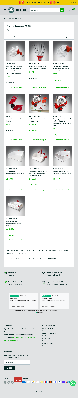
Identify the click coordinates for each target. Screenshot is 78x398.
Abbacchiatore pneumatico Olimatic (14, 120)
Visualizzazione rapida (16, 87)
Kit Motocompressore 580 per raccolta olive (38, 120)
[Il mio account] (69, 10)
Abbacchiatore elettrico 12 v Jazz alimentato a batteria (38, 68)
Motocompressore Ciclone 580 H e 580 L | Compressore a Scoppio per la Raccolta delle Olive (62, 122)
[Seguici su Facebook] (5, 382)
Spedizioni (45, 336)
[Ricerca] (62, 10)
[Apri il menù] (5, 10)
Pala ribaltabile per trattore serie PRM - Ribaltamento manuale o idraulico (38, 173)
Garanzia (45, 341)
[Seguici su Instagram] (8, 382)
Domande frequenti (48, 328)
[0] (72, 10)
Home (5, 18)
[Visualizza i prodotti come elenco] (70, 37)
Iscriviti (9, 368)
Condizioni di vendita (49, 331)
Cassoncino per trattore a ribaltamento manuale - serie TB (62, 173)
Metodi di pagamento (49, 333)
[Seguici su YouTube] (12, 382)
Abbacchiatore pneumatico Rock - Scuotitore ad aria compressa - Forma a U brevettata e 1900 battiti (14, 70)
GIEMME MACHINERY (11, 64)
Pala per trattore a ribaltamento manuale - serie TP (15, 173)
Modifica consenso (48, 346)
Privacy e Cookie (47, 343)
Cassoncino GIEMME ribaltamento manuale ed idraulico (13, 223)
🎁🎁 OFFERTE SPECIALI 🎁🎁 (37, 2)
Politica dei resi (47, 338)
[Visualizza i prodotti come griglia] (67, 37)
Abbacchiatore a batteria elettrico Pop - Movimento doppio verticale (61, 69)
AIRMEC (8, 116)
